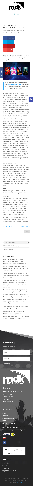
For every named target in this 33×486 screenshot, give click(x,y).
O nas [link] (4, 413)
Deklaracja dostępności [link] (8, 423)
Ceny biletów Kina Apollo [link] (9, 470)
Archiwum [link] (5, 415)
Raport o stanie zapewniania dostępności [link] (13, 429)
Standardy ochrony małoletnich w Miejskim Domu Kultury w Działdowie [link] (14, 426)
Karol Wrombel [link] (21, 30)
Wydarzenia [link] (5, 468)
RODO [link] (4, 420)
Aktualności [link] (15, 33)
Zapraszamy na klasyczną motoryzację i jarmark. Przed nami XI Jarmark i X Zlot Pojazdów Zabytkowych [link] (14, 261)
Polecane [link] (4, 465)
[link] (31, 99)
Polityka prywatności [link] (8, 418)
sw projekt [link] (19, 482)
